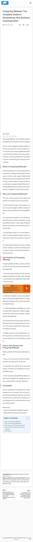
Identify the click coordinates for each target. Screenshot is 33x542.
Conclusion (8, 431)
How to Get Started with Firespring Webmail (15, 428)
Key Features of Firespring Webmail (15, 425)
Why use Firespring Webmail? (13, 423)
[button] (27, 419)
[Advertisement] (16, 46)
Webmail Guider (8, 25)
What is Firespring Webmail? (13, 421)
